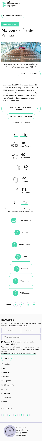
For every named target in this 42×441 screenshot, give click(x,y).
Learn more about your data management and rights (18, 353)
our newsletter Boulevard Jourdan (18, 325)
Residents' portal (7, 385)
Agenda (4, 389)
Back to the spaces (14, 16)
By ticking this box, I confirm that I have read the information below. (19, 343)
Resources (5, 372)
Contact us (5, 364)
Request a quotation (21, 122)
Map (3, 368)
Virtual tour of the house (21, 116)
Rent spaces (6, 381)
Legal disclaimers (21, 430)
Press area (5, 376)
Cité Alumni (5, 393)
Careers (4, 402)
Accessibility (6, 397)
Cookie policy (21, 435)
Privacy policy (21, 433)
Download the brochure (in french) (19, 108)
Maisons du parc (10, 24)
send (6, 358)
